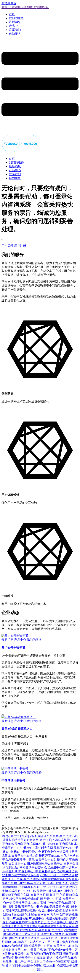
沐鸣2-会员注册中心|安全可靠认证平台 (27, 836)
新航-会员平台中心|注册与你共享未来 (53, 859)
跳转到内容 (8, 3)
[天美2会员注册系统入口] (18, 717)
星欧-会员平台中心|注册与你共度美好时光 (44, 879)
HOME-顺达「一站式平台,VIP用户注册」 (35, 941)
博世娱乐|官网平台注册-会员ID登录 (32, 906)
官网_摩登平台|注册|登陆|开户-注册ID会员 (50, 894)
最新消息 (15, 22)
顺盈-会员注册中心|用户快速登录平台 (26, 863)
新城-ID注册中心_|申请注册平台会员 (35, 871)
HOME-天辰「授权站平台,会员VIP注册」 (47, 949)
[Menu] (40, 86)
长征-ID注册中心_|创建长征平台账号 (46, 918)
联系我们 (15, 29)
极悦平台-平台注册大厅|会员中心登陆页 (41, 961)
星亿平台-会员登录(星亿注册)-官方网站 (51, 930)
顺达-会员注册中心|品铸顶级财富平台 (38, 926)
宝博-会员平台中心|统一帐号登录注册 (26, 891)
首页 (12, 14)
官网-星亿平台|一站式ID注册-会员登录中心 (49, 887)
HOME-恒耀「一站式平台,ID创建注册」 (29, 934)
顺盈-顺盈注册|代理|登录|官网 (24, 914)
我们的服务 (16, 18)
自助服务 (15, 33)
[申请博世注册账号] (14, 768)
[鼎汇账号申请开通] (14, 635)
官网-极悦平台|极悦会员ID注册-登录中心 (29, 898)
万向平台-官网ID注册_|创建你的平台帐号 (44, 843)
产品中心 (15, 25)
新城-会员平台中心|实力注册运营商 (28, 855)
